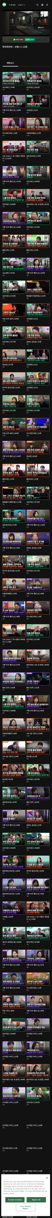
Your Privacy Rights (25, 1207)
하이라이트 (7, 46)
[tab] (10, 63)
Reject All (36, 1200)
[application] (26, 23)
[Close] (47, 1178)
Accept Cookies (15, 1200)
